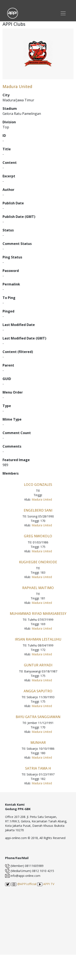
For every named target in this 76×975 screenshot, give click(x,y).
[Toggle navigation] (63, 13)
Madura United (42, 499)
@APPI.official (26, 884)
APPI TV (48, 884)
